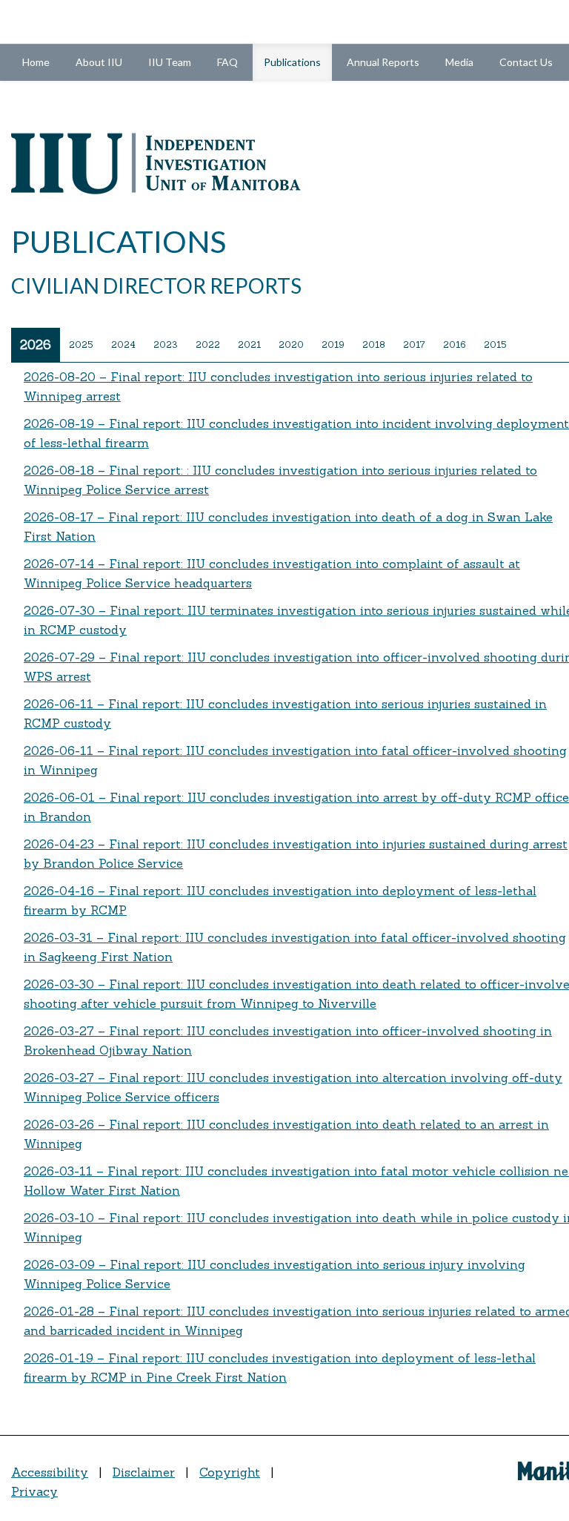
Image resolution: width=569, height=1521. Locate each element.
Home (36, 62)
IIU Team (169, 62)
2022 (208, 344)
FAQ (227, 62)
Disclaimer (144, 1472)
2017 (414, 344)
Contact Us (526, 62)
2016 (454, 344)
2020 (291, 344)
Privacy (34, 1491)
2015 (495, 344)
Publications (298, 61)
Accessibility (49, 1472)
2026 (35, 345)
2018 (373, 344)
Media (459, 62)
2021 (249, 344)
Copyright (229, 1472)
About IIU (99, 62)
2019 (333, 344)
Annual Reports (383, 62)
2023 (165, 344)
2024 (123, 344)
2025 (81, 344)
